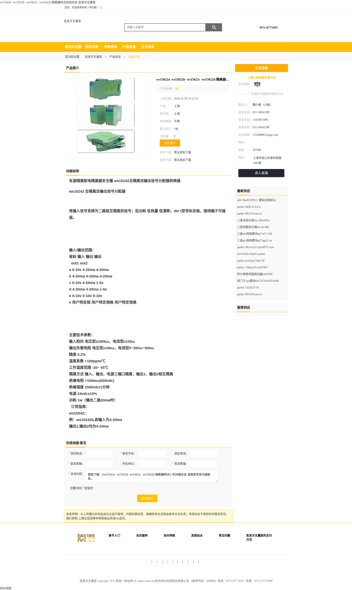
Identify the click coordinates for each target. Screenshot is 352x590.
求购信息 (110, 47)
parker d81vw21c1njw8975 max (255, 247)
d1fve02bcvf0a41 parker (251, 253)
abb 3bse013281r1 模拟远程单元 (256, 200)
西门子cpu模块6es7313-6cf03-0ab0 (258, 280)
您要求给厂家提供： (83, 488)
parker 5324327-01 (248, 287)
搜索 (214, 27)
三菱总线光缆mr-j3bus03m (253, 220)
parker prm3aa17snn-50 (250, 260)
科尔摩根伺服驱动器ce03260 (254, 274)
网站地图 (5, 588)
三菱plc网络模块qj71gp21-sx (254, 240)
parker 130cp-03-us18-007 (252, 267)
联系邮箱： (76, 463)
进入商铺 (261, 173)
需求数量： (180, 463)
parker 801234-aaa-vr (249, 294)
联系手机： (128, 453)
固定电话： (181, 453)
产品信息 (129, 47)
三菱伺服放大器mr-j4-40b (253, 227)
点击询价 (170, 143)
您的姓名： (76, 453)
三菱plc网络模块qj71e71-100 (254, 233)
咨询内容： (76, 473)
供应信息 (91, 47)
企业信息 (147, 47)
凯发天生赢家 (72, 21)
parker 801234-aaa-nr (249, 213)
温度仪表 (134, 56)
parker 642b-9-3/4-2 (249, 206)
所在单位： (129, 463)
